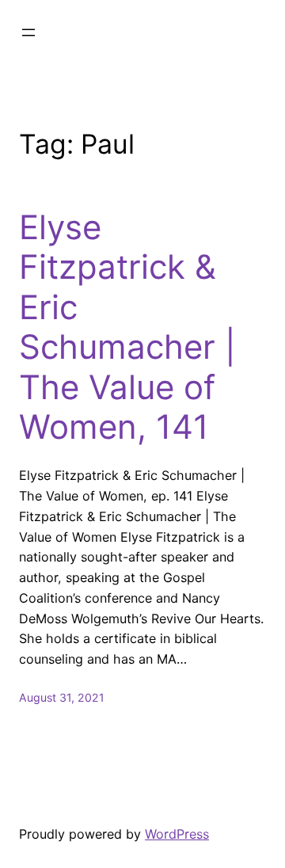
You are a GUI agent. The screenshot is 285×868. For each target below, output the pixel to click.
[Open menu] (28, 32)
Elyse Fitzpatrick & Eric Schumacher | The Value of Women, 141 (127, 327)
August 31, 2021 (61, 697)
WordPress (177, 834)
